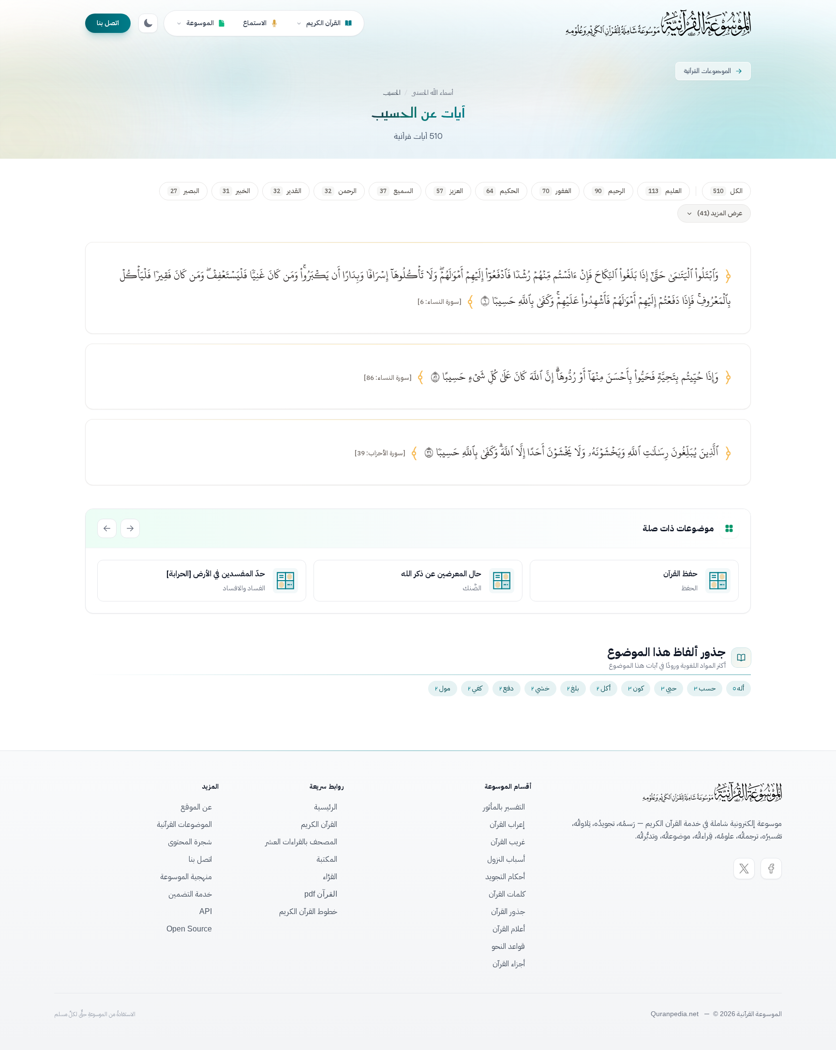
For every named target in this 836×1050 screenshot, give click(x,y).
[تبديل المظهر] (148, 23)
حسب (705, 688)
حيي (668, 688)
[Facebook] (771, 868)
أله (738, 688)
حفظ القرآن (680, 574)
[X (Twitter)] (744, 868)
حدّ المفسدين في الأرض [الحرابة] (215, 574)
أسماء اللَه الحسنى (432, 93)
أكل (604, 688)
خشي (540, 688)
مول (442, 688)
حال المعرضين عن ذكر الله (441, 574)
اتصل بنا (108, 23)
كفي (475, 688)
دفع (506, 688)
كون (635, 688)
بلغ (573, 688)
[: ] (440, 302)
